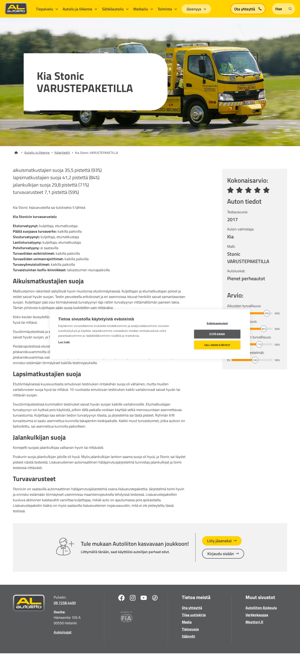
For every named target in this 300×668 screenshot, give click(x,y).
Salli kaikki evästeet (217, 345)
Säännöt (188, 636)
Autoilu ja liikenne (78, 9)
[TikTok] (155, 598)
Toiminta (165, 9)
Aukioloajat (62, 632)
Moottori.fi (254, 622)
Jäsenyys (194, 9)
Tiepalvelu (45, 9)
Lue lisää (64, 341)
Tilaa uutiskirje (194, 615)
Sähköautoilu (113, 9)
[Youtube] (143, 598)
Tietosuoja (190, 629)
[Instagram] (132, 598)
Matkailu (141, 9)
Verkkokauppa (257, 615)
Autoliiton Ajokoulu (261, 607)
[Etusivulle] (18, 152)
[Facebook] (121, 598)
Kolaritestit (62, 152)
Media (187, 622)
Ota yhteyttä (192, 607)
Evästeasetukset (217, 323)
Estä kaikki (217, 334)
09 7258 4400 (65, 603)
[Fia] (126, 617)
